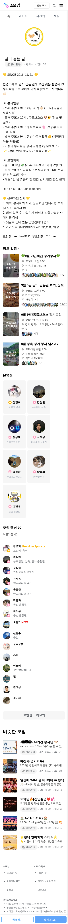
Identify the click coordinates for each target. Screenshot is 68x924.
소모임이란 (12, 872)
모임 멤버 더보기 (34, 715)
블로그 (10, 890)
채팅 (56, 16)
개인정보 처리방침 (47, 881)
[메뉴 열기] (61, 5)
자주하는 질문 (13, 881)
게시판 (23, 16)
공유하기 (17, 919)
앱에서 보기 (50, 919)
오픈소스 (42, 890)
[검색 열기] (54, 5)
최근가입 (8, 534)
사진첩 (40, 16)
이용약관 (42, 872)
